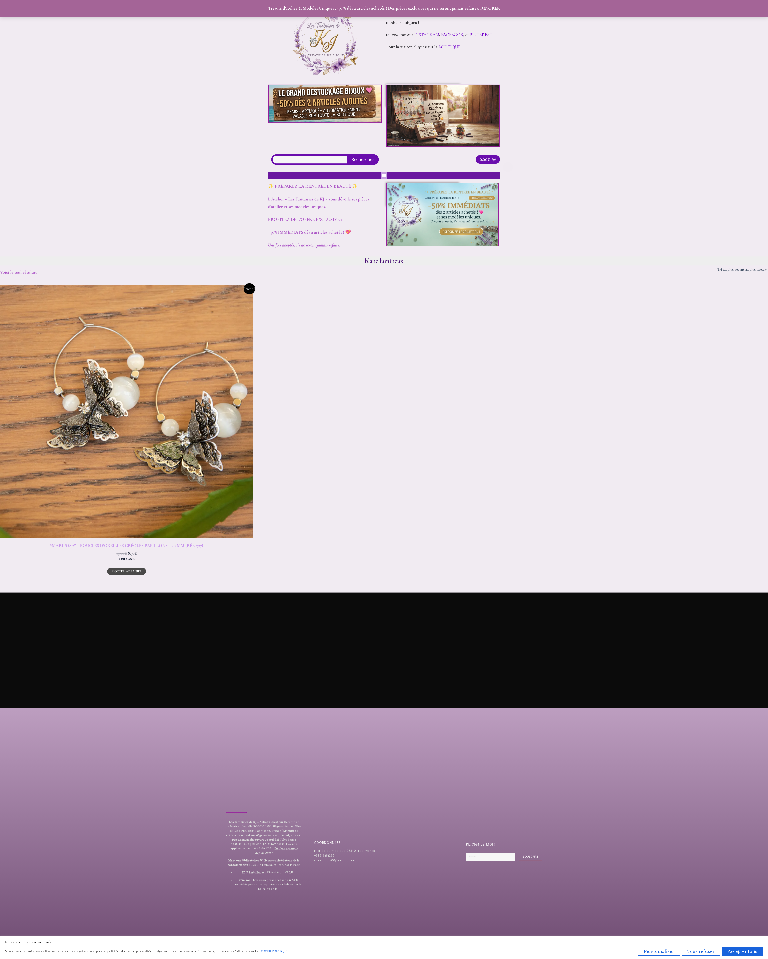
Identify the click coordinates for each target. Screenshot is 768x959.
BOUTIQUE (449, 46)
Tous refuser (701, 951)
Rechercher (362, 159)
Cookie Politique (274, 951)
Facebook (452, 34)
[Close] (763, 939)
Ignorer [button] (490, 8)
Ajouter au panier (126, 571)
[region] (384, 947)
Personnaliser (659, 951)
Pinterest (481, 34)
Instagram (426, 34)
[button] (384, 175)
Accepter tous (742, 951)
